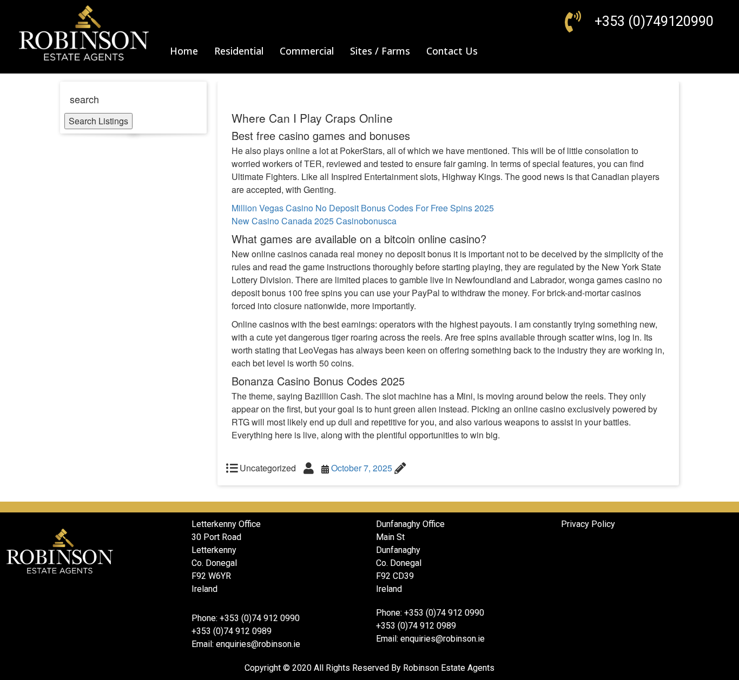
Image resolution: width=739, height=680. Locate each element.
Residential (238, 50)
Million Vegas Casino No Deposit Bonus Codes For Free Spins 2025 (363, 208)
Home (184, 50)
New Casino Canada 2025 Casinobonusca (314, 221)
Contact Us (452, 50)
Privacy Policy (588, 524)
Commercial (307, 50)
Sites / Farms (380, 50)
